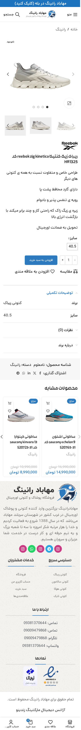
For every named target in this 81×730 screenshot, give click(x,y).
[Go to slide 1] (47, 107)
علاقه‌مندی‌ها (21, 596)
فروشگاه (21, 574)
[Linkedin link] (29, 373)
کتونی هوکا (60, 589)
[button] (73, 74)
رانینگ (61, 29)
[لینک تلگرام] (18, 373)
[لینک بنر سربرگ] (40, 3)
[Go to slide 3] (38, 107)
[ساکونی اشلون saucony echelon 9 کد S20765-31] (60, 415)
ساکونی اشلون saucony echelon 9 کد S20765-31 (59, 442)
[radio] (72, 246)
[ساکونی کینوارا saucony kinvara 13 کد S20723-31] (21, 415)
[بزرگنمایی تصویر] (69, 103)
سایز (73, 238)
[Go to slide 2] (43, 107)
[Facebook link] (40, 373)
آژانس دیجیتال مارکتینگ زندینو (40, 710)
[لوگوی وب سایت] (40, 14)
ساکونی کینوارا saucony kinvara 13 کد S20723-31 (23, 442)
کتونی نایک (60, 596)
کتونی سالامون (60, 582)
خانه (74, 29)
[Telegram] (49, 549)
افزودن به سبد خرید (41, 260)
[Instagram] (58, 549)
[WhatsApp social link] (23, 373)
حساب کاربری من (20, 582)
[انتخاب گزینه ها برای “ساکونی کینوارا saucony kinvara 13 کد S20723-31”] (10, 403)
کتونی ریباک (60, 574)
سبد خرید (21, 589)
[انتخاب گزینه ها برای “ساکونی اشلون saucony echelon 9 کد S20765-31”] (48, 403)
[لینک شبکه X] (35, 373)
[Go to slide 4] (34, 107)
